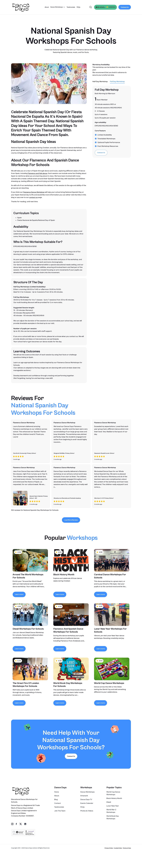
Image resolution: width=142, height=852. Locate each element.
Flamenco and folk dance (37, 173)
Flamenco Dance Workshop (33, 192)
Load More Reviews (71, 520)
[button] (57, 7)
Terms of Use (127, 848)
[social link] (12, 824)
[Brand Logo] (23, 7)
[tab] (100, 81)
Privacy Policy (109, 848)
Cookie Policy (118, 848)
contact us (33, 197)
